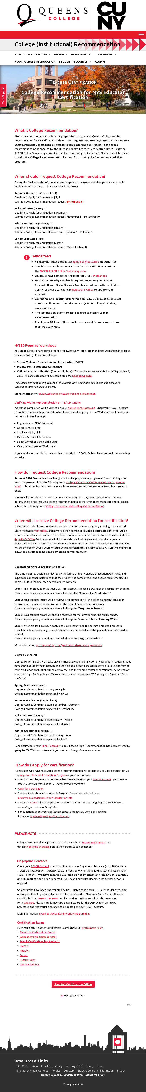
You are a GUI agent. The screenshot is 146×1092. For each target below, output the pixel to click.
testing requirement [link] (93, 842)
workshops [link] (40, 530)
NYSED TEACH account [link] (81, 408)
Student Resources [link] (73, 61)
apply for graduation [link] (85, 262)
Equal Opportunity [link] (51, 1066)
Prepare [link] (24, 946)
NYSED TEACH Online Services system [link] (63, 271)
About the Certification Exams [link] (37, 932)
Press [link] (100, 1066)
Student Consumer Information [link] (96, 1070)
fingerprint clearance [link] (37, 846)
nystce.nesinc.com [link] (92, 927)
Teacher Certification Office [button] (73, 984)
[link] (82, 376)
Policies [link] (56, 1070)
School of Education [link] (31, 54)
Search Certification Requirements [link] (40, 941)
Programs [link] (105, 54)
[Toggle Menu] (141, 34)
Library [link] (89, 1066)
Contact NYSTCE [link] (29, 964)
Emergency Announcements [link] (32, 1070)
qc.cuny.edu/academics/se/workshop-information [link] (67, 393)
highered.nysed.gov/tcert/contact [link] (49, 816)
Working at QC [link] (74, 1066)
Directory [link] (69, 1070)
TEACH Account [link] (40, 866)
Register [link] (25, 950)
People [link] (59, 54)
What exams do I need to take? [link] (38, 936)
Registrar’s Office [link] (82, 289)
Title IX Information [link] (27, 1066)
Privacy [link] (121, 1070)
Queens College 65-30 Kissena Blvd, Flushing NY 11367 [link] (73, 1075)
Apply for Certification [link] (30, 788)
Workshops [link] (100, 275)
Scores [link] (24, 955)
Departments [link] (81, 54)
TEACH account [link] (50, 746)
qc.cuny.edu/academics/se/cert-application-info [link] (45, 797)
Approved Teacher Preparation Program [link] (43, 775)
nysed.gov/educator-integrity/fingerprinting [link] (64, 913)
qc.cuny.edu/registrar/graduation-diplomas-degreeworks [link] (69, 645)
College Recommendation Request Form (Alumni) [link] (75, 506)
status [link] (34, 802)
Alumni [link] (100, 61)
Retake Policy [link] (27, 959)
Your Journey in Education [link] (35, 61)
